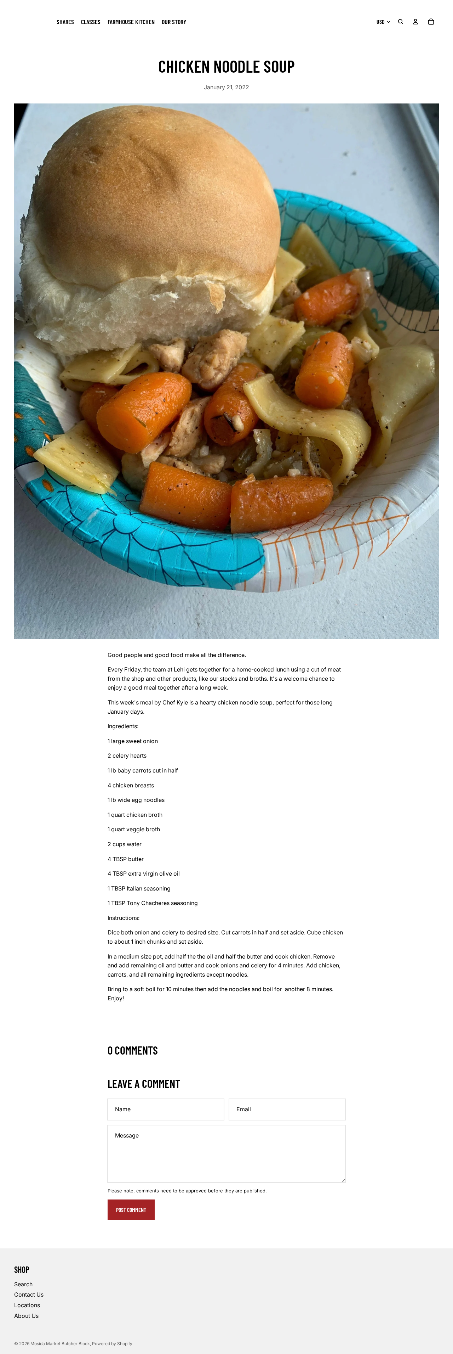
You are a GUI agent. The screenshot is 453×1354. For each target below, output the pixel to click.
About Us (26, 1315)
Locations (27, 1305)
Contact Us (29, 1294)
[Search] (400, 21)
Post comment (131, 1209)
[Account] (415, 21)
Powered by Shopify (112, 1343)
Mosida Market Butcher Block (60, 1343)
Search (23, 1284)
